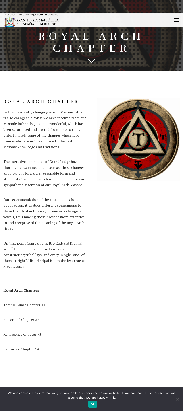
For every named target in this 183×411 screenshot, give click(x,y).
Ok (93, 404)
